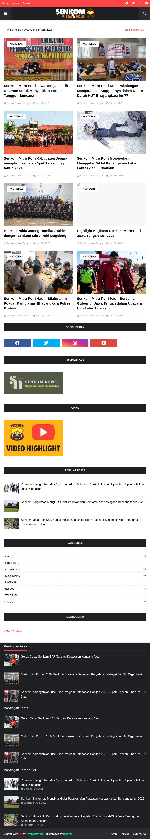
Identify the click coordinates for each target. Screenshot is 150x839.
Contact (27, 3)
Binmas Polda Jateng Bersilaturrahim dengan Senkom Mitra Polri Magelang (35, 233)
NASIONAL (75, 582)
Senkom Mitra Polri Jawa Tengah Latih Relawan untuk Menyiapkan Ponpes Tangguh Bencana (36, 91)
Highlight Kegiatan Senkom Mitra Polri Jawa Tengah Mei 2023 (109, 233)
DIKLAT (75, 556)
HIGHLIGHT (89, 188)
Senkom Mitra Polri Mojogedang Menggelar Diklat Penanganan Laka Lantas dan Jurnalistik (106, 163)
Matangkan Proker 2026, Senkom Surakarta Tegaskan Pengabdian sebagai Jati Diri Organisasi (81, 674)
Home (5, 3)
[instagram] (140, 3)
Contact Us (139, 833)
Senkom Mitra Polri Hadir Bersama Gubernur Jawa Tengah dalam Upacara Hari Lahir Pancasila (109, 303)
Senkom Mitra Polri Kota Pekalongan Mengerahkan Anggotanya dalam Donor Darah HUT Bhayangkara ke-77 (110, 91)
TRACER (75, 601)
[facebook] (126, 3)
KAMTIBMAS (89, 43)
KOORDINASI (16, 43)
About (15, 3)
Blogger (67, 833)
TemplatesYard (35, 833)
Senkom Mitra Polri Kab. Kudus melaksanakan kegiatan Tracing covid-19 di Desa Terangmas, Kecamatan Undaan (80, 522)
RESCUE (75, 588)
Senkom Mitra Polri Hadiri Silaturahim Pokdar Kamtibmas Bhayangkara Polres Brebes (37, 303)
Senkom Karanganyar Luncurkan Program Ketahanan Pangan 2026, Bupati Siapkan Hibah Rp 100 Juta (83, 694)
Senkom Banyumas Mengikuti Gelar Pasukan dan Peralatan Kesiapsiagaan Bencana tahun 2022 (82, 502)
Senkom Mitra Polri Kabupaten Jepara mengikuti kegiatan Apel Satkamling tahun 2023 (35, 163)
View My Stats (13, 630)
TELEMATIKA (75, 595)
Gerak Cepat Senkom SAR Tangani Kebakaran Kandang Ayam (61, 656)
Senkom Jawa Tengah (19, 103)
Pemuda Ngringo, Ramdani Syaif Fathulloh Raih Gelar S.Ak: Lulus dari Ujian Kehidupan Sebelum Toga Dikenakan (82, 486)
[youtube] (146, 3)
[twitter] (133, 3)
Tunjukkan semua (133, 29)
